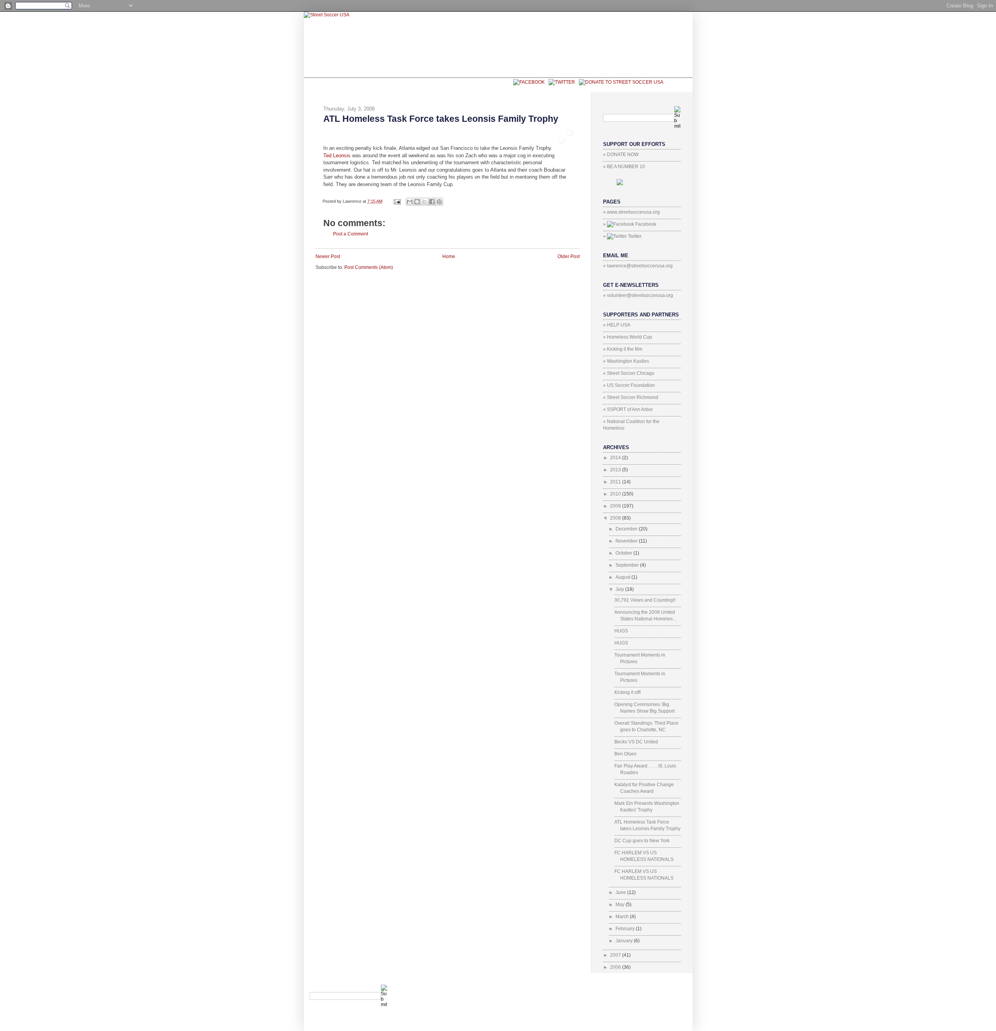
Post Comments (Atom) (368, 267)
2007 (616, 955)
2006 (616, 967)
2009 (616, 506)
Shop (322, 84)
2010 (616, 494)
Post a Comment (350, 234)
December (627, 529)
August (623, 577)
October (624, 553)
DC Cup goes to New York (642, 840)
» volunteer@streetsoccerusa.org (638, 295)
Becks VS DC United (636, 742)
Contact (490, 84)
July (620, 589)
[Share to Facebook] (432, 201)
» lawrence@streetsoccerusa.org (638, 266)
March (622, 916)
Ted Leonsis (337, 155)
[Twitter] (560, 82)
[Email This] (410, 201)
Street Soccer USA (432, 84)
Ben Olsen (625, 754)
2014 (616, 457)
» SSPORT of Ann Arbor (628, 409)
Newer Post (328, 256)
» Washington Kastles (626, 361)
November (627, 541)
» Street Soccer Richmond (630, 397)
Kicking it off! (627, 692)
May (620, 904)
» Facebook (629, 224)
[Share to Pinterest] (439, 201)
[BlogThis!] (417, 201)
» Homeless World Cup (627, 337)
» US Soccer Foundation (629, 385)
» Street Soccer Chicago (628, 373)
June (621, 892)
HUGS (621, 631)
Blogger (669, 988)
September (627, 565)
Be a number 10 (365, 84)
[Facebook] (527, 82)
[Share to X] (424, 201)
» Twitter (622, 236)
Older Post (569, 256)
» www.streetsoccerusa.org (631, 212)
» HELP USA (616, 325)
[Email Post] (397, 201)
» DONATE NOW (620, 154)
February (625, 928)
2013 (616, 469)
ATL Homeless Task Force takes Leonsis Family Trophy (440, 119)
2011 (616, 482)
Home (448, 256)
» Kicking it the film (622, 349)
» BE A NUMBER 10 (624, 166)
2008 (616, 518)
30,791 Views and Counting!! (644, 600)
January (624, 940)
